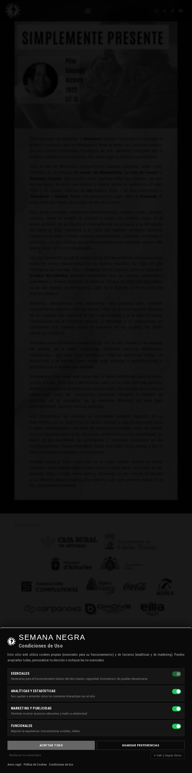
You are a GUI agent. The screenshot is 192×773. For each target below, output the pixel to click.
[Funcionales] (176, 726)
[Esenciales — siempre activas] (176, 674)
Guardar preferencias (140, 745)
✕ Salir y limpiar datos (167, 755)
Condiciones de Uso (61, 764)
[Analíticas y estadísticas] (176, 691)
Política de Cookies (35, 764)
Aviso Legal (14, 764)
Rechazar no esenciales (25, 755)
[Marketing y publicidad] (176, 708)
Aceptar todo (51, 745)
